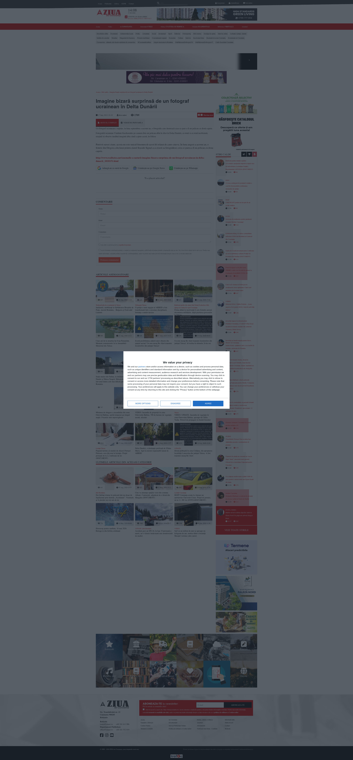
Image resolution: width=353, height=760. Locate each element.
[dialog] (176, 380)
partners (142, 367)
